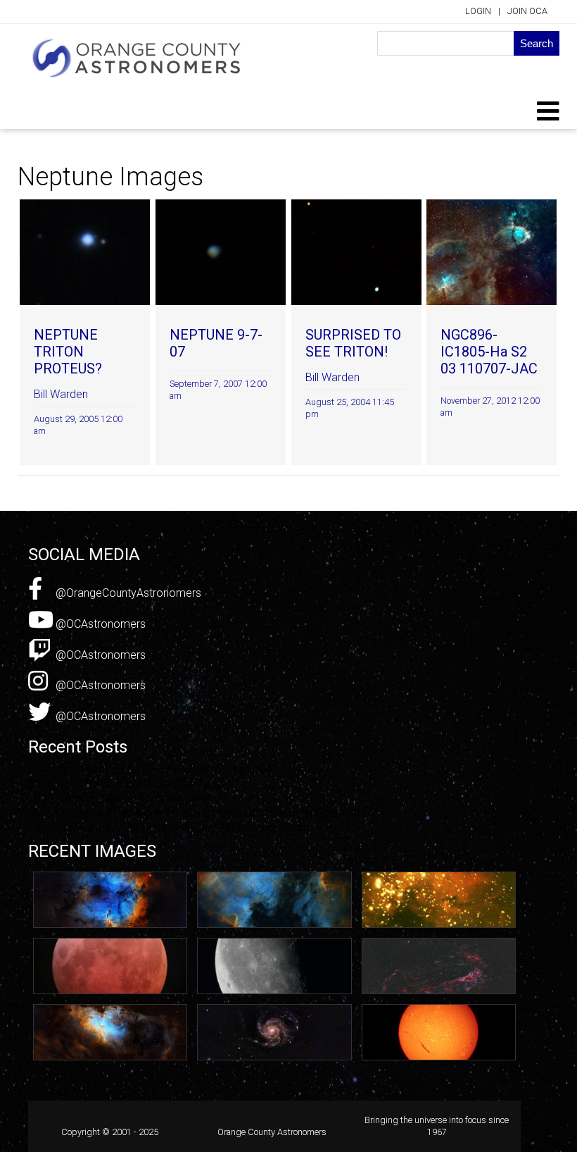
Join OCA (527, 11)
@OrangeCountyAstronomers (127, 593)
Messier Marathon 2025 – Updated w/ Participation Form (169, 827)
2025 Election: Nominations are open (119, 798)
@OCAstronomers (99, 624)
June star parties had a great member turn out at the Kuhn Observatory (202, 812)
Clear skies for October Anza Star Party (125, 784)
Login (478, 11)
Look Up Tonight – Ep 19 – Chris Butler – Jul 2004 (150, 769)
